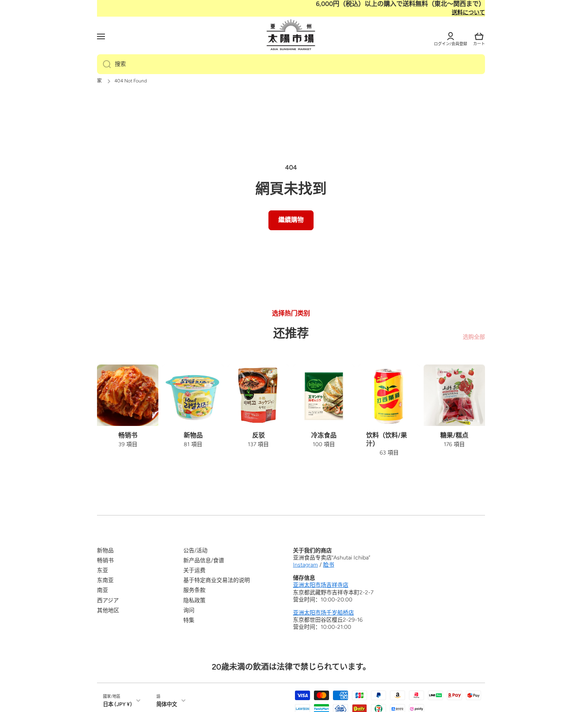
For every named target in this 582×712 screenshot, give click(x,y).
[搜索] (104, 64)
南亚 (102, 590)
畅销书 (105, 560)
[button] (479, 36)
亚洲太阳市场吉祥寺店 (320, 585)
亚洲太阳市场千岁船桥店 (323, 612)
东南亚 (105, 580)
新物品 (105, 550)
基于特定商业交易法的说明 (216, 580)
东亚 (102, 570)
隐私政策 (194, 600)
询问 (188, 610)
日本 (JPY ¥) (117, 704)
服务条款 (194, 590)
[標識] (291, 35)
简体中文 (166, 704)
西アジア (108, 600)
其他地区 (108, 610)
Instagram (305, 564)
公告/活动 (195, 550)
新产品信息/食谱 (203, 560)
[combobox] (291, 64)
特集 (188, 620)
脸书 (328, 564)
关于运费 (194, 570)
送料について (468, 12)
